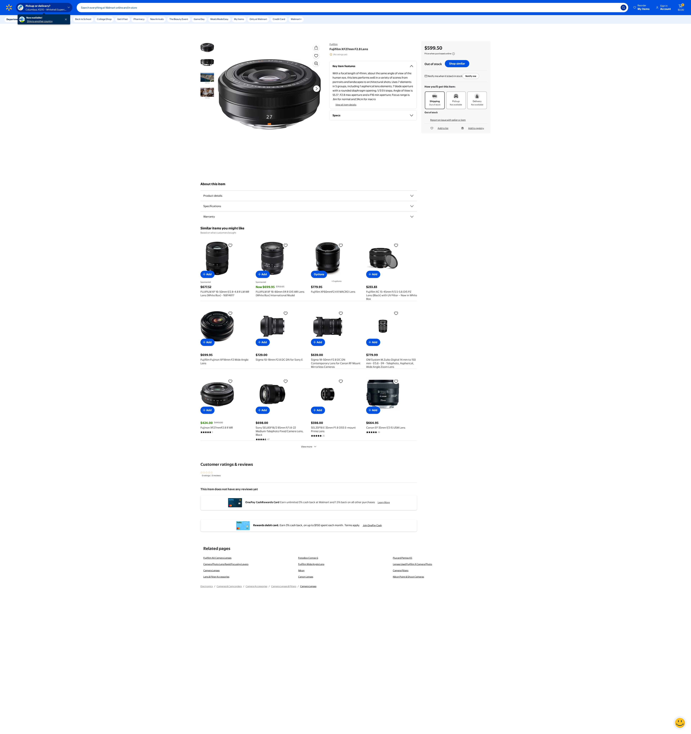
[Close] (66, 19)
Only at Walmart (258, 19)
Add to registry (476, 128)
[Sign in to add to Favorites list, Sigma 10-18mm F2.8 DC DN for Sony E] (285, 313)
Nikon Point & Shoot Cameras (408, 576)
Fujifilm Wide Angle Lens (311, 564)
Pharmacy (139, 19)
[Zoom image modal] (316, 63)
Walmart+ (296, 19)
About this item (212, 184)
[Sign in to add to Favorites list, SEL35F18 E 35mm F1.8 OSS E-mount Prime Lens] (341, 381)
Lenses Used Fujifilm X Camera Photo (412, 564)
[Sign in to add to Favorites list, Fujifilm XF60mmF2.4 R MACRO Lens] (341, 245)
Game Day (199, 19)
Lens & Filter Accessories (216, 576)
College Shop (104, 19)
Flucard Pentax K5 (402, 557)
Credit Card (279, 19)
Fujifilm (333, 44)
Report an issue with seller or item (448, 119)
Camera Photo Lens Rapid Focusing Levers (225, 564)
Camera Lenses (211, 570)
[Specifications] (412, 206)
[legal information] (453, 53)
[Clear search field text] (615, 7)
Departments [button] (13, 19)
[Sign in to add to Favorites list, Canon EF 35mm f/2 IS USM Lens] (396, 381)
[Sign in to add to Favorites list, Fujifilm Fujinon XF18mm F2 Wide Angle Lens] (230, 313)
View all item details (345, 104)
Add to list (443, 128)
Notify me (470, 76)
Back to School (83, 19)
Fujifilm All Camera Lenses (217, 557)
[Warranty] (412, 216)
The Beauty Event (178, 19)
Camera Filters (400, 570)
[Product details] (412, 196)
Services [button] (36, 19)
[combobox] (352, 7)
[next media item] (316, 88)
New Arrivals (157, 19)
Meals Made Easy (219, 19)
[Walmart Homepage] (9, 7)
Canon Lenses (305, 576)
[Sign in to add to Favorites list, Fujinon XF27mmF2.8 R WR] (230, 381)
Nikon (301, 570)
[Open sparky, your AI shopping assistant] (679, 722)
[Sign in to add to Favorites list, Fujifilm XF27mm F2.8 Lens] (316, 55)
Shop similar (457, 63)
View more (306, 446)
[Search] (623, 7)
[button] (641, 7)
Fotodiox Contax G (308, 557)
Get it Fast (122, 19)
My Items (239, 19)
